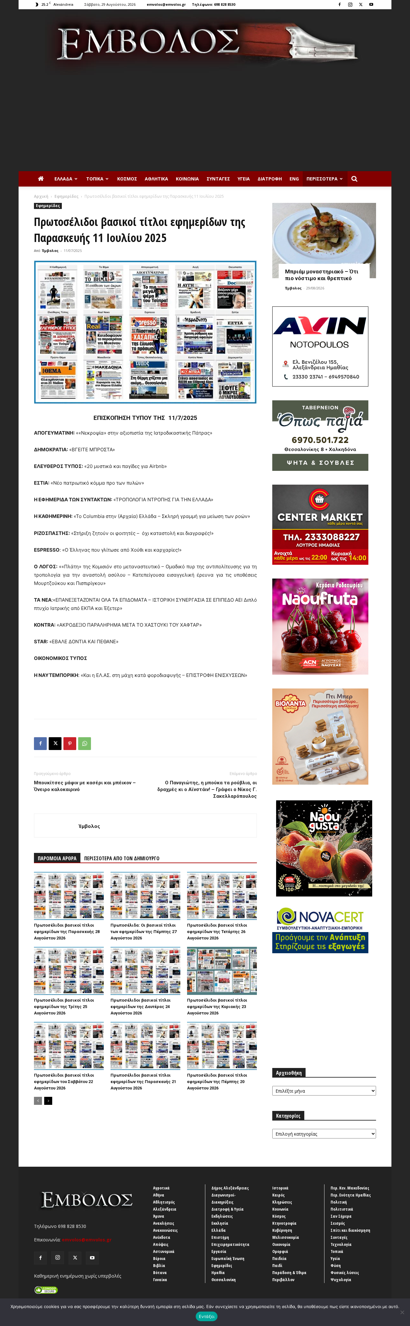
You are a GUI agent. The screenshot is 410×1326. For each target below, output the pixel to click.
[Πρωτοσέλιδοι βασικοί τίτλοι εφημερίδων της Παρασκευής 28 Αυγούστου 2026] (69, 896)
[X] (360, 4)
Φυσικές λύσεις (345, 1272)
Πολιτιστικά (342, 1209)
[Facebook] (339, 4)
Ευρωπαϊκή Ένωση (227, 1258)
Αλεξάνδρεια (164, 1209)
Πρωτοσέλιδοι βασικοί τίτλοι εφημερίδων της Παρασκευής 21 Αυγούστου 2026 (143, 1081)
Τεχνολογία (341, 1244)
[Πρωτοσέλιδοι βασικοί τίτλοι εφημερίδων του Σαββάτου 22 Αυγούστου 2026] (69, 1046)
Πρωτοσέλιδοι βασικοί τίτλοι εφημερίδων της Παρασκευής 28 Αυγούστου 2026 (67, 931)
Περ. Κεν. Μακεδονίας (350, 1188)
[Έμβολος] (205, 42)
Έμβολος (50, 250)
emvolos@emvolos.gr (166, 4)
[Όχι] (402, 1312)
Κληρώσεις (282, 1202)
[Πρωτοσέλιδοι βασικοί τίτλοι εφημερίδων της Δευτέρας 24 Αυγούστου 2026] (145, 971)
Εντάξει (207, 1316)
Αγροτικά (161, 1188)
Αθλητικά (156, 179)
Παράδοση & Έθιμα (289, 1272)
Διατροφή (270, 179)
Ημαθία (218, 1272)
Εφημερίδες (66, 196)
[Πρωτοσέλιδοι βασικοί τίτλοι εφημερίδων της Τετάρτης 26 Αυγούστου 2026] (222, 896)
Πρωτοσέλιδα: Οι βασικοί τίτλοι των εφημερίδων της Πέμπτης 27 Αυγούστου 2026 (143, 931)
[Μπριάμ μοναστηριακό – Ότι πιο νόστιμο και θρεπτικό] (324, 240)
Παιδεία (279, 1258)
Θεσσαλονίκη (223, 1279)
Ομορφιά (280, 1251)
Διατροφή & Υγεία (227, 1209)
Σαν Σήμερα (341, 1216)
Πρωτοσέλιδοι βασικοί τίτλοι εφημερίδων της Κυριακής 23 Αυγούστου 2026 (217, 1006)
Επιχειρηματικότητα (230, 1244)
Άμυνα (158, 1216)
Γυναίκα (160, 1279)
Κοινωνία (187, 179)
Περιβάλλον (283, 1279)
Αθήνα (158, 1195)
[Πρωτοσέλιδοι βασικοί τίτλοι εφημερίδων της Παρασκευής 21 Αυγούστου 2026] (145, 1046)
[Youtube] (371, 4)
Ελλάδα (63, 179)
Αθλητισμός (164, 1202)
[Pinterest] (69, 743)
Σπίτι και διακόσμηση (350, 1230)
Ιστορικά (280, 1188)
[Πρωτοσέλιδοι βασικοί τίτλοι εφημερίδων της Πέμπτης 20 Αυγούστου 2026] (222, 1046)
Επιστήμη (220, 1237)
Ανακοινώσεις (165, 1230)
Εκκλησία (219, 1223)
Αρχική (41, 196)
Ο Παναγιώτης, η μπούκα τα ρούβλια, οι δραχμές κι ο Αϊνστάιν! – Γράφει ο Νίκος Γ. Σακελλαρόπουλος (207, 789)
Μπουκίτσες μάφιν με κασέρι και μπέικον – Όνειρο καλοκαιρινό (85, 786)
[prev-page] (38, 1101)
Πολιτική (339, 1202)
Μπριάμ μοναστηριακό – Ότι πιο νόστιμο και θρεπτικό (321, 274)
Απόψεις (160, 1244)
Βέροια (159, 1258)
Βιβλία (159, 1265)
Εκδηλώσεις (222, 1216)
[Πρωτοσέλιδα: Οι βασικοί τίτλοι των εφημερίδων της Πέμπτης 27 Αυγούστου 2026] (145, 896)
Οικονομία (281, 1244)
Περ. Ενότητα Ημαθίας (351, 1195)
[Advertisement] (205, 123)
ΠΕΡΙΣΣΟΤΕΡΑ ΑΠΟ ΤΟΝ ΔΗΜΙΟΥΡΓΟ (122, 858)
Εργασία (218, 1251)
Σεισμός (338, 1223)
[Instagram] (350, 4)
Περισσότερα (322, 179)
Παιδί (277, 1265)
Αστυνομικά (164, 1251)
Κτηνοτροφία (284, 1223)
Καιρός (278, 1195)
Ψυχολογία (341, 1279)
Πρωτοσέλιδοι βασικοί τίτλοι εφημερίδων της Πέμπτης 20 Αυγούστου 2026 (217, 1081)
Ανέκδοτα (161, 1237)
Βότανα (160, 1272)
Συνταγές (218, 179)
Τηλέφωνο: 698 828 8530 (213, 4)
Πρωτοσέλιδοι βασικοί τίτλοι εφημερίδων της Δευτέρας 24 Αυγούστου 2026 (141, 1006)
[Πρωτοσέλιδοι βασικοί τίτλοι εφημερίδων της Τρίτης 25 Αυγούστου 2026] (69, 971)
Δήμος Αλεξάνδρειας (230, 1188)
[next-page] (48, 1101)
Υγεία (244, 179)
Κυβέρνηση (282, 1230)
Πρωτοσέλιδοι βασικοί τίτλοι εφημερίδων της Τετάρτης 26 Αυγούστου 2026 (217, 931)
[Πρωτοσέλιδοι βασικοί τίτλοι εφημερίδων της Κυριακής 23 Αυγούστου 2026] (222, 971)
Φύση (336, 1265)
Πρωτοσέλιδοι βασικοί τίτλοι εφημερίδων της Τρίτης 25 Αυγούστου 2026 (64, 1006)
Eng (294, 179)
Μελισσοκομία (285, 1237)
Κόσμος (127, 179)
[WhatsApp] (84, 743)
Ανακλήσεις (163, 1223)
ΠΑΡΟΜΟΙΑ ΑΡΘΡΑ (57, 858)
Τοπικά (94, 179)
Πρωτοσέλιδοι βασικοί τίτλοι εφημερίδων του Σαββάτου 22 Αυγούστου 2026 (64, 1081)
